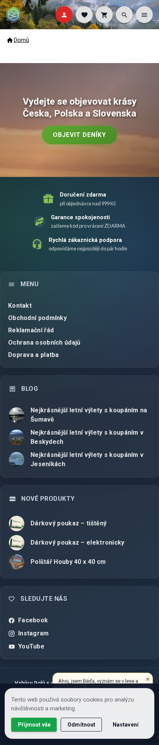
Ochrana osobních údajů (44, 342)
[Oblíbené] (84, 14)
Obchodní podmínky (37, 318)
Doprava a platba (33, 354)
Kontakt (20, 305)
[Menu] (144, 14)
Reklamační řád (31, 330)
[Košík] (104, 14)
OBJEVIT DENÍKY (79, 134)
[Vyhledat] (124, 14)
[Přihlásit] (64, 14)
